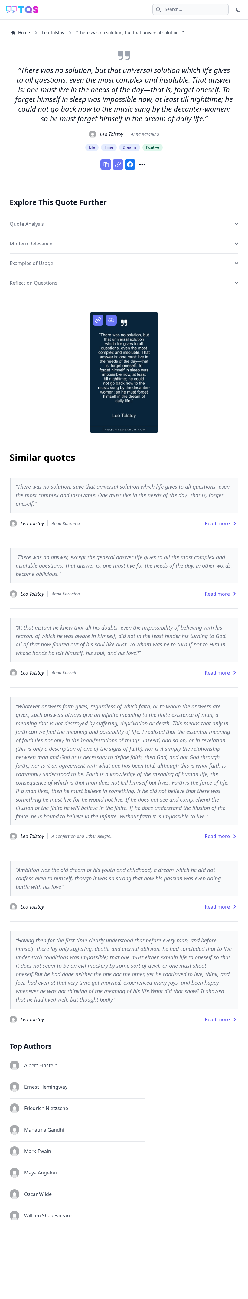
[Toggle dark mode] (238, 10)
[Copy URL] (118, 164)
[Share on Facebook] (130, 164)
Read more (217, 523)
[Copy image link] (98, 320)
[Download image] (111, 320)
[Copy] (105, 164)
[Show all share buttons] (142, 164)
